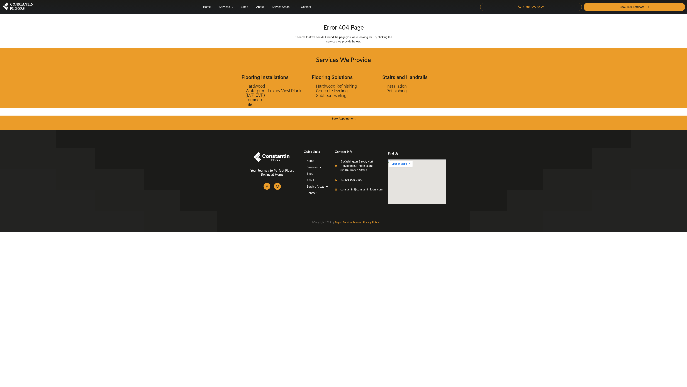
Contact (306, 6)
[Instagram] (277, 186)
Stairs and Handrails (405, 77)
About (260, 6)
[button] (226, 7)
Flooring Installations (265, 77)
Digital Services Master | (349, 222)
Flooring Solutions (332, 77)
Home (207, 6)
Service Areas (280, 6)
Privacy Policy (371, 222)
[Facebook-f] (267, 186)
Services (224, 6)
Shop (244, 6)
